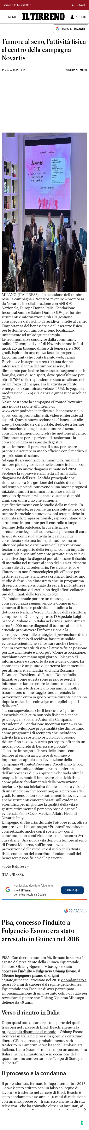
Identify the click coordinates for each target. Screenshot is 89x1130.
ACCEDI (81, 17)
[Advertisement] (33, 105)
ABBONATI (78, 5)
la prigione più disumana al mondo (40, 1074)
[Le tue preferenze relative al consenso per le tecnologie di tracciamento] (82, 1123)
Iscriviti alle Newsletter (16, 5)
